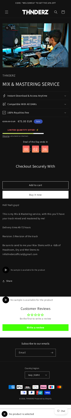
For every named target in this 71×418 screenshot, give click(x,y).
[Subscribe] (52, 353)
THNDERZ (30, 398)
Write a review (35, 327)
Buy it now (35, 194)
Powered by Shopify (43, 398)
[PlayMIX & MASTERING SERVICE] (5, 300)
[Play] (5, 270)
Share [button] (9, 280)
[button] (6, 12)
